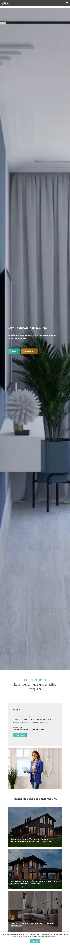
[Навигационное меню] (67, 3)
